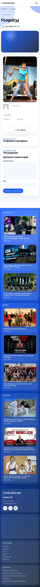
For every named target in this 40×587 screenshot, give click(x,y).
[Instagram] (10, 508)
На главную (21, 130)
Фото (5, 551)
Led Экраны (6, 578)
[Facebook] (5, 508)
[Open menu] (36, 3)
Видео (5, 554)
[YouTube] (15, 508)
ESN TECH (8, 212)
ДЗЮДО (8, 395)
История (5, 546)
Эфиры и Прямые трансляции (12, 573)
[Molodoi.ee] (12, 493)
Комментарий (8, 161)
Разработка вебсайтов (10, 570)
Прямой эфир (7, 557)
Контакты (6, 549)
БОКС (7, 305)
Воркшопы (6, 559)
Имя (4, 181)
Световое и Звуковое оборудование (15, 581)
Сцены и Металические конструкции (14, 576)
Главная (4, 9)
